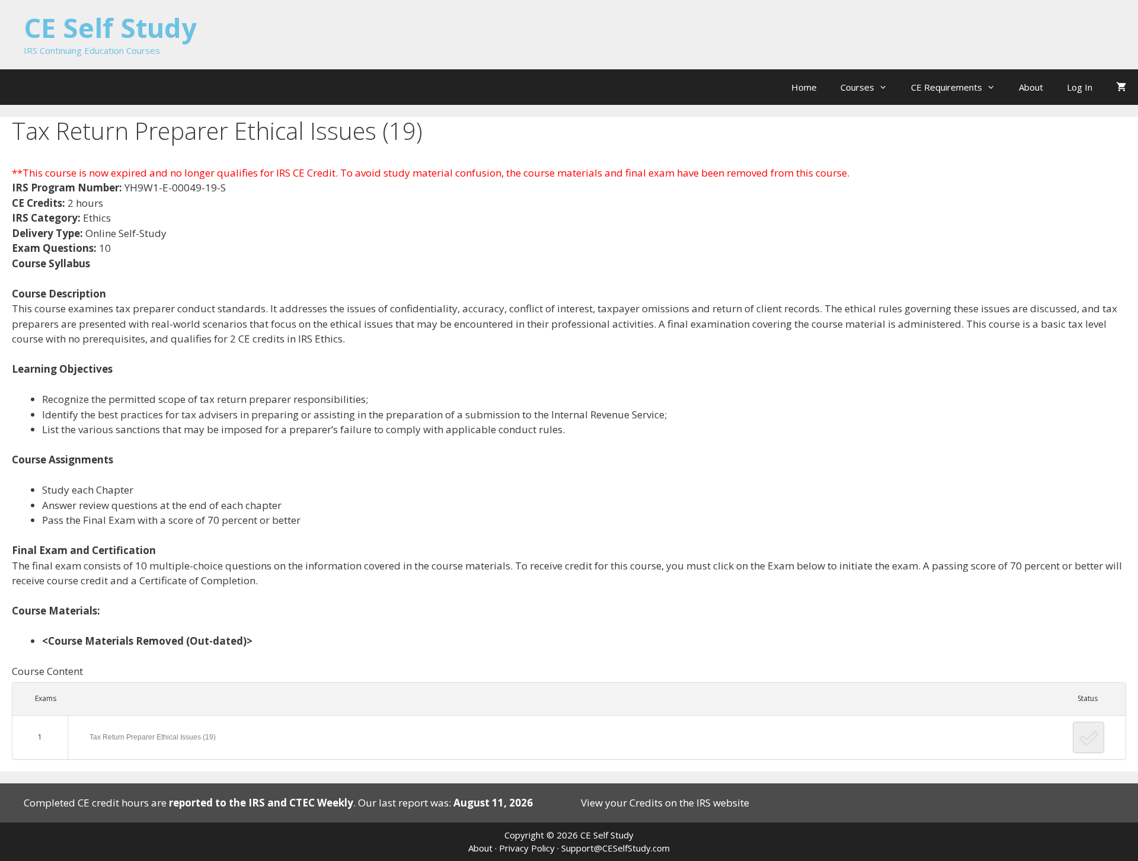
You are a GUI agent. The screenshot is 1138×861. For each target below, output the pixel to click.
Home (804, 87)
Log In (1079, 87)
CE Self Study (110, 27)
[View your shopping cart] (1121, 87)
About (1031, 87)
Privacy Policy (527, 848)
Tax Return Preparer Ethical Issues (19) (152, 737)
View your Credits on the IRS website (665, 802)
